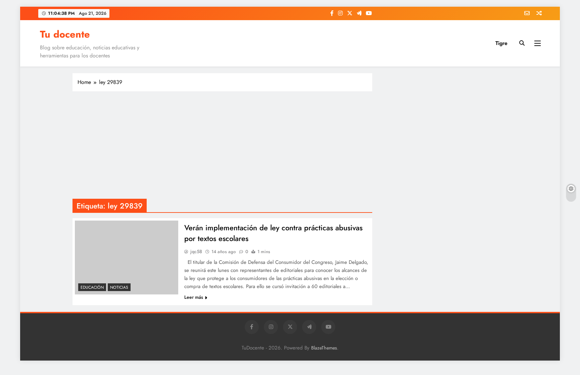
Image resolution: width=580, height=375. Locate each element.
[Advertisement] (222, 145)
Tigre (501, 43)
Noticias (119, 287)
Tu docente (65, 34)
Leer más (193, 297)
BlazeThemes (324, 347)
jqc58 (196, 251)
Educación (92, 287)
